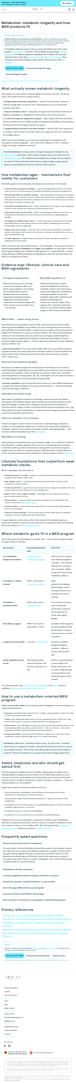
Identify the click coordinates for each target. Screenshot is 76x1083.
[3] (50, 333)
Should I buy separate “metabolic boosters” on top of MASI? (29, 882)
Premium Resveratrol (13, 158)
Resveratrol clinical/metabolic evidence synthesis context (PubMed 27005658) (38, 929)
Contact (7, 1034)
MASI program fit (42, 80)
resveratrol (33, 685)
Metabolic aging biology (14, 80)
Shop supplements (11, 988)
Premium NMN (19, 52)
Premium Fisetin (54, 57)
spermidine (43, 685)
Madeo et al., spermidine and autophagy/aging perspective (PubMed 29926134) (38, 919)
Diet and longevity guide (16, 74)
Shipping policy (9, 1021)
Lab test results (10, 995)
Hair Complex (42, 642)
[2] (30, 226)
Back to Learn (59, 956)
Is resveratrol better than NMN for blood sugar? (24, 894)
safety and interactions (30, 525)
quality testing (38, 688)
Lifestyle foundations (32, 80)
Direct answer (5, 80)
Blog (6, 1004)
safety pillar (69, 453)
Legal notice (9, 1014)
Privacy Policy (9, 1008)
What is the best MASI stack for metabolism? (22, 843)
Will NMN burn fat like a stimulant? (18, 869)
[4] (34, 376)
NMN (26, 685)
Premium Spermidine (36, 57)
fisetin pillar (39, 432)
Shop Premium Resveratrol (38, 956)
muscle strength (19, 688)
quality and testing (44, 828)
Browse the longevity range (38, 68)
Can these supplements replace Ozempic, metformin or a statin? (31, 876)
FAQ (57, 80)
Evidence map (23, 80)
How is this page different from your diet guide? (23, 888)
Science (7, 991)
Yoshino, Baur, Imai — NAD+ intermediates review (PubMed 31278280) (33, 915)
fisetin (54, 685)
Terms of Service (10, 1030)
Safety (53, 80)
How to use (49, 80)
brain (29, 688)
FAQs (6, 1001)
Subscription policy (11, 1027)
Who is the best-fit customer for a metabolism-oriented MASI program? (34, 900)
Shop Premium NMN (14, 68)
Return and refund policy (13, 1017)
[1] (33, 202)
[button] (3, 9)
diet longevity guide (28, 502)
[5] (38, 376)
